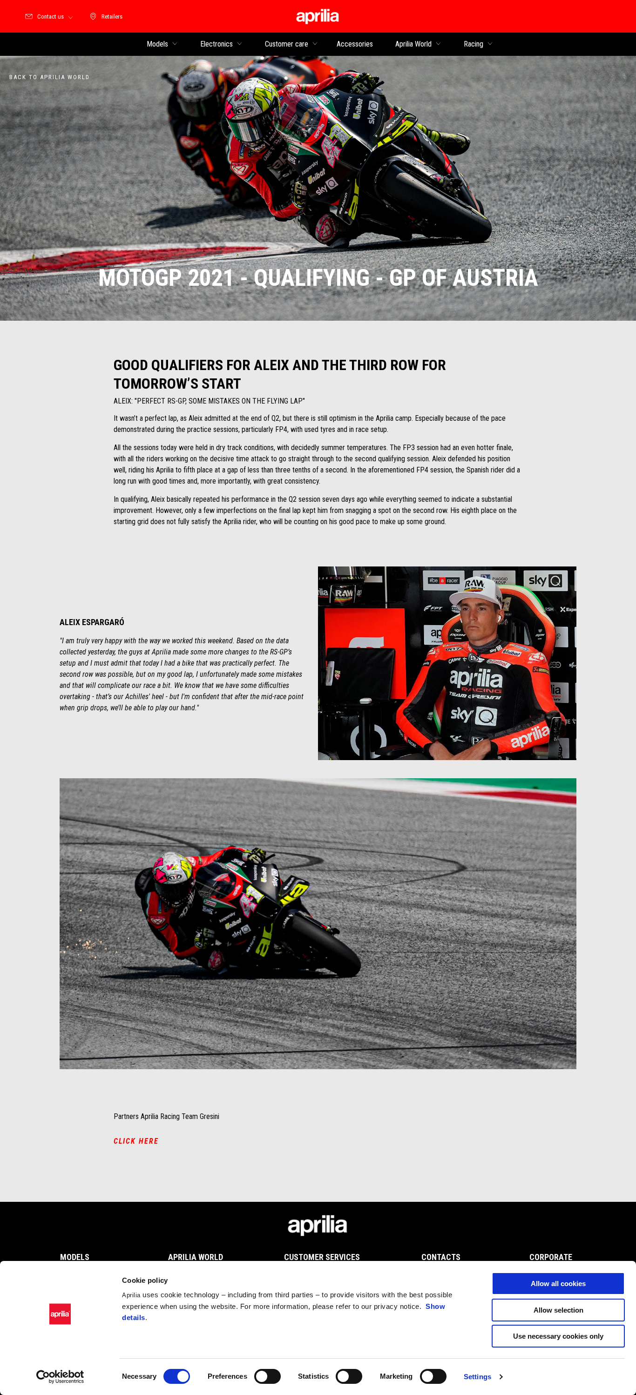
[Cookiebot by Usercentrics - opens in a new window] (60, 1377)
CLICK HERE (136, 1141)
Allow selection (558, 1310)
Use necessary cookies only (558, 1336)
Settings (477, 1377)
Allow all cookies (558, 1283)
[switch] (267, 1376)
